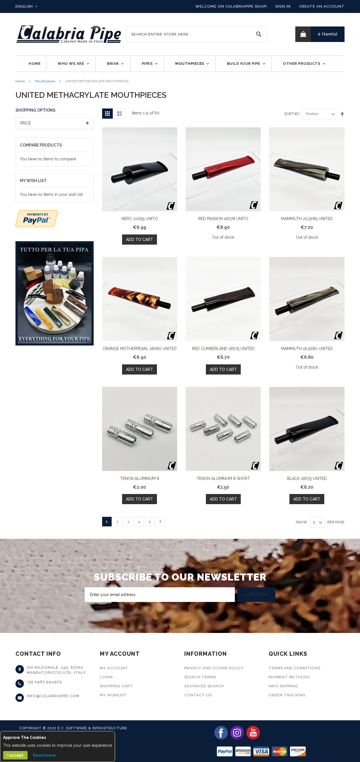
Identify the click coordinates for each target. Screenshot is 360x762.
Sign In (283, 6)
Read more (44, 755)
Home (20, 81)
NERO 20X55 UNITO (140, 218)
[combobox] (197, 34)
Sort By (292, 114)
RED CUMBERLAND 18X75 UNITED (223, 348)
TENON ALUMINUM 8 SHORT (223, 478)
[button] (26, 6)
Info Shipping (283, 686)
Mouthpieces (45, 81)
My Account (114, 668)
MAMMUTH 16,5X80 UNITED (307, 348)
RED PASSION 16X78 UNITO (223, 218)
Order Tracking (287, 695)
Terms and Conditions (294, 668)
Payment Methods (289, 677)
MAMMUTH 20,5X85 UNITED (307, 218)
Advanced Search (204, 686)
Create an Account (322, 6)
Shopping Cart (116, 686)
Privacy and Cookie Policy (214, 668)
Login (106, 677)
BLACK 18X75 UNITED (307, 478)
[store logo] (68, 34)
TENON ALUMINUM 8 (139, 478)
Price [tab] (25, 123)
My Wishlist (113, 695)
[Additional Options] (36, 218)
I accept (15, 755)
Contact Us (198, 695)
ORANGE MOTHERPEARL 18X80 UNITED (140, 348)
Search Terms (200, 677)
